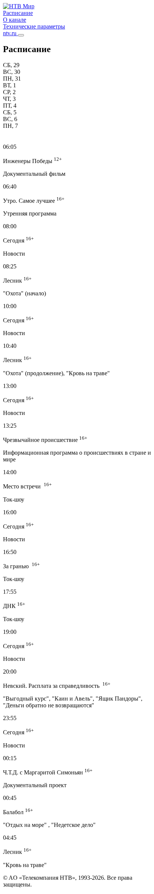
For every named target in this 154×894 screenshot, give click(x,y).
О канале (14, 19)
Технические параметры (34, 26)
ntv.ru (10, 33)
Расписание (18, 13)
